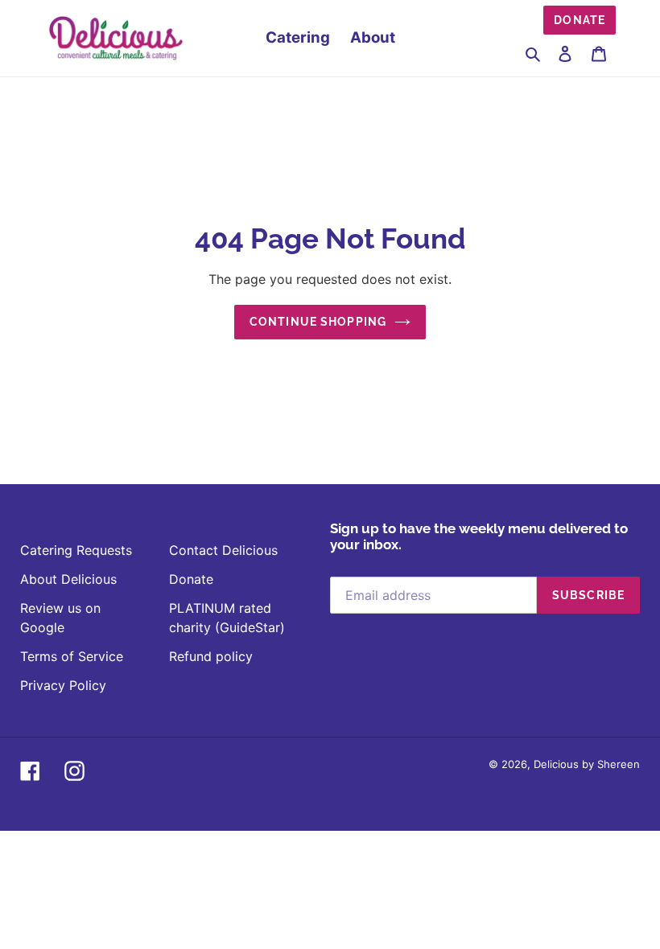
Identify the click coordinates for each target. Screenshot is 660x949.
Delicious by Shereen (587, 764)
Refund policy (211, 656)
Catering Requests (76, 550)
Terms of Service (71, 656)
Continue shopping (318, 321)
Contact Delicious (223, 550)
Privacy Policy (63, 685)
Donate (579, 20)
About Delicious (68, 579)
